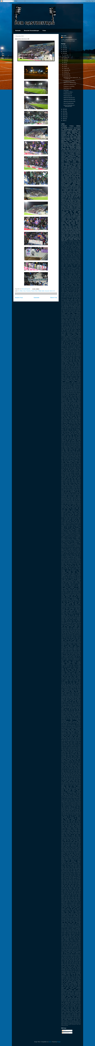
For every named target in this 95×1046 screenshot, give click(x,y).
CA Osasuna (75, 425)
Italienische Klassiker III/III (69, 101)
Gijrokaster (70, 583)
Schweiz (70, 128)
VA (78, 329)
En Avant (68, 500)
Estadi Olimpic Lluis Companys (74, 206)
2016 (64, 47)
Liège (66, 221)
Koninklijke (78, 216)
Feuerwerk (72, 270)
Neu (71, 167)
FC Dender (71, 528)
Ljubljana (70, 221)
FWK (73, 557)
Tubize (62, 326)
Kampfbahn (74, 641)
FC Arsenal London (69, 524)
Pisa (65, 301)
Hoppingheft (72, 143)
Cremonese (70, 462)
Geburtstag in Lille (67, 88)
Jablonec (66, 631)
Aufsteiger (63, 380)
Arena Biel (76, 372)
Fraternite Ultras (72, 271)
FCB (71, 151)
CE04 (62, 427)
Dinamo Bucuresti (77, 479)
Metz (69, 294)
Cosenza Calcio (69, 203)
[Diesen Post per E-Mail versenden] (33, 289)
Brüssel (79, 184)
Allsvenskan (63, 365)
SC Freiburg (73, 177)
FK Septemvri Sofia (75, 552)
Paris (62, 192)
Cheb (62, 447)
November (66, 74)
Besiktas (65, 402)
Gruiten (72, 595)
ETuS (72, 492)
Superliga (63, 196)
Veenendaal (75, 330)
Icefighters (75, 624)
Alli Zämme (72, 364)
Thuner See (78, 234)
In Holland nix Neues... (68, 92)
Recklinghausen (70, 229)
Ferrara (79, 561)
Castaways (79, 439)
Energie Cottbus (73, 500)
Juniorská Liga (63, 635)
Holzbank (74, 618)
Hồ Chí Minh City (70, 623)
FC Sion (63, 210)
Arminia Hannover (74, 375)
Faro (71, 559)
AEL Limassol (76, 350)
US (54, 290)
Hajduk (76, 603)
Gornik (67, 275)
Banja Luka (69, 248)
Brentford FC (71, 416)
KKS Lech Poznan (70, 282)
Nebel (73, 297)
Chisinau (70, 448)
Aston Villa (65, 246)
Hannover (66, 175)
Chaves (79, 446)
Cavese (65, 442)
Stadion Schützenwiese (69, 319)
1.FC (68, 341)
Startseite (17, 30)
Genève (66, 274)
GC (80, 187)
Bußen (77, 423)
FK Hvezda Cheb (73, 551)
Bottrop (74, 252)
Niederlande (74, 132)
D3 (66, 469)
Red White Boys (77, 229)
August (65, 68)
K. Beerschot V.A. (77, 635)
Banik (66, 248)
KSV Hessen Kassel (74, 638)
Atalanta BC (73, 246)
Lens (72, 219)
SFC (77, 177)
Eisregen (72, 499)
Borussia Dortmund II (68, 252)
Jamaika (79, 631)
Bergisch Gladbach (77, 397)
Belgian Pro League (68, 249)
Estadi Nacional (78, 505)
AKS (71, 351)
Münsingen (78, 223)
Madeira (66, 292)
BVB (74, 386)
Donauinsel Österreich (76, 484)
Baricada (79, 390)
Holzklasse (64, 130)
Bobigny (62, 409)
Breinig (72, 415)
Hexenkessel (71, 613)
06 (73, 337)
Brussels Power (74, 418)
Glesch (65, 586)
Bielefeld (74, 182)
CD (66, 426)
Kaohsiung (63, 642)
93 (61, 346)
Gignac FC (66, 583)
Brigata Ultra (75, 417)
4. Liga (74, 241)
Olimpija (72, 299)
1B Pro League (68, 241)
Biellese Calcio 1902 (68, 403)
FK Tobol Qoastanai (75, 553)
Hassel (79, 608)
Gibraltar (69, 582)
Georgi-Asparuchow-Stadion (69, 581)
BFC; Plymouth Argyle (75, 383)
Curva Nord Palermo (64, 467)
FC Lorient (75, 267)
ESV (77, 491)
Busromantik (73, 423)
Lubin (76, 290)
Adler (74, 359)
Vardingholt (68, 330)
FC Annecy (73, 523)
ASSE (77, 199)
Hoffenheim (63, 617)
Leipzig (62, 289)
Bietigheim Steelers (64, 404)
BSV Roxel (63, 386)
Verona (62, 238)
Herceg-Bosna (70, 612)
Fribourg (73, 573)
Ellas (76, 499)
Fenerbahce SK (67, 270)
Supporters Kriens (64, 321)
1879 (73, 342)
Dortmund (70, 165)
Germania (70, 274)
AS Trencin (71, 352)
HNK (80, 213)
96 (75, 199)
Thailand (72, 234)
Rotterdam (72, 308)
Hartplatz (67, 608)
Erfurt (66, 263)
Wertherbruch (69, 334)
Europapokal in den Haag (69, 80)
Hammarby (68, 605)
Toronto (70, 236)
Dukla (76, 487)
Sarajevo (75, 160)
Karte (75, 283)
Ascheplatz (63, 181)
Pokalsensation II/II (68, 95)
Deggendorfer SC (70, 472)
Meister (66, 294)
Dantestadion (76, 470)
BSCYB (79, 164)
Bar (61, 390)
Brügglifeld (66, 253)
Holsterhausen (67, 618)
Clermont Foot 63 (72, 202)
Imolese (71, 626)
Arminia (69, 375)
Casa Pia (71, 439)
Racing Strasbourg (64, 304)
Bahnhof (62, 389)
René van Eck (69, 307)
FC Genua (71, 209)
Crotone (79, 203)
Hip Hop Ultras (71, 616)
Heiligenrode (78, 610)
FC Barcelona (71, 173)
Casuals (62, 441)
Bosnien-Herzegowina (65, 184)
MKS (77, 221)
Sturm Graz (74, 320)
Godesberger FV (73, 587)
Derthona (65, 477)
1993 (64, 343)
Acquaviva (70, 359)
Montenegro (63, 223)
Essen (69, 144)
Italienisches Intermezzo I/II (70, 82)
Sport (66, 195)
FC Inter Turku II (72, 534)
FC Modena (77, 538)
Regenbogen (66, 305)
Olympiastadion (68, 227)
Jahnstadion (73, 215)
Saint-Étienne (64, 194)
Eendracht (72, 494)
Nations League (77, 224)
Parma (67, 228)
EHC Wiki (68, 262)
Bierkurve (79, 403)
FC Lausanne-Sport (69, 267)
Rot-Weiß (64, 308)
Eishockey (69, 133)
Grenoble (76, 213)
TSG (77, 233)
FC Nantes (68, 268)
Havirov (70, 609)
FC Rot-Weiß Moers (68, 544)
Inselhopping (75, 627)
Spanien (79, 138)
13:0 (64, 342)
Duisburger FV (74, 261)
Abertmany (63, 358)
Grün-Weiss (63, 596)
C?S (71, 424)
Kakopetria (63, 641)
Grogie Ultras (74, 594)
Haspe (76, 608)
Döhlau (66, 490)
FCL (65, 174)
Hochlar (75, 616)
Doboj (80, 483)
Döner (69, 490)
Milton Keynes (78, 294)
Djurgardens (74, 260)
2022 (64, 113)
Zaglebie (67, 336)
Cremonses (75, 462)
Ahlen (74, 360)
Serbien (66, 178)
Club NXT (67, 455)
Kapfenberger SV (78, 642)
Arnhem (79, 375)
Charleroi (63, 202)
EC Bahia (65, 262)
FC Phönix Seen (69, 541)
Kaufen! (74, 216)
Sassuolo (47, 290)
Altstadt (79, 179)
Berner (62, 401)
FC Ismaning (77, 534)
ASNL (69, 356)
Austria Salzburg (64, 247)
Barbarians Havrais (69, 390)
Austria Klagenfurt (75, 380)
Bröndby (62, 253)
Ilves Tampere (66, 626)
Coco (73, 457)
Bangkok (62, 248)
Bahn (80, 388)
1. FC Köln (76, 240)
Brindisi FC (69, 418)
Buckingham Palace (77, 419)
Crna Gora (73, 463)
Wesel (78, 178)
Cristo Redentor (69, 463)
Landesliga (63, 219)
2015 (64, 46)
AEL (73, 350)
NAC (62, 224)
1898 (75, 342)
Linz (80, 220)
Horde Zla (67, 620)
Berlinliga (73, 400)
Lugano (79, 290)
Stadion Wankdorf (72, 233)
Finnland (76, 270)
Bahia (76, 247)
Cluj (65, 203)
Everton (65, 522)
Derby (79, 135)
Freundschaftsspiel (77, 174)
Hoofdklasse (78, 619)
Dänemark (63, 490)
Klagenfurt (66, 284)
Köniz (62, 286)
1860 (71, 342)
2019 (64, 53)
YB (68, 134)
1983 (62, 343)
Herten (69, 215)
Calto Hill (73, 432)
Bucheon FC (66, 419)
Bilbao (73, 404)
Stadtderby (63, 320)
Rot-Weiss (67, 160)
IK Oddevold (67, 624)
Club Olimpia (71, 455)
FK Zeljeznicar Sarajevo (68, 554)
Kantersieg (79, 641)
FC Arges (77, 523)
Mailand (73, 292)
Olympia (63, 227)
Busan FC (63, 423)
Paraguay (75, 300)
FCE (70, 550)
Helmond (67, 611)
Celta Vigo (76, 442)
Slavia (69, 178)
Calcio (24, 290)
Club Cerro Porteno (72, 454)
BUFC (66, 386)
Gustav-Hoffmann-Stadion (65, 598)
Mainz (76, 292)
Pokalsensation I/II (68, 93)
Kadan (79, 639)
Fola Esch (71, 566)
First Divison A (63, 271)
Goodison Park (70, 588)
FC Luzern (76, 157)
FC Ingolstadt (66, 534)
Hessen (67, 613)
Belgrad (66, 182)
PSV (64, 228)
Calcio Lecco (66, 432)
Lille (74, 289)
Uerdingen (76, 196)
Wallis (72, 238)
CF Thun (73, 427)
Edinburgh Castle (67, 494)
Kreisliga (75, 188)
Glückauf (72, 586)
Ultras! (77, 328)
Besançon (74, 401)
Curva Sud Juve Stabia (65, 468)
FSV (77, 554)
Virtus (65, 238)
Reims (65, 307)
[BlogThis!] (34, 289)
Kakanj (75, 640)
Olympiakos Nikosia (77, 299)
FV (69, 557)
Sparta (72, 178)
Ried (62, 308)
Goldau (79, 587)
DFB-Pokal (74, 469)
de (73, 336)
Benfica (62, 397)
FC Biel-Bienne (69, 207)
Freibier (74, 572)
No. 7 (74, 225)
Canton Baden (78, 254)
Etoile (68, 521)
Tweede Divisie (66, 326)
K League (78, 215)
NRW (70, 224)
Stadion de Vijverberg (76, 195)
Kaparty (68, 642)
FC (62, 129)
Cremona (75, 203)
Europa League (70, 138)
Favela (64, 560)
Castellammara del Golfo (66, 440)
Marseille (73, 222)
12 (70, 341)
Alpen (76, 179)
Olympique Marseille (76, 191)
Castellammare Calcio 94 (76, 440)
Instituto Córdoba (73, 628)
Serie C (65, 149)
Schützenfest (63, 314)
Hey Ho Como (77, 613)
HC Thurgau (67, 601)
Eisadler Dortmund (74, 497)
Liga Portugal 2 (75, 220)
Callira (70, 432)
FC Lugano (76, 173)
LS (68, 286)
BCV (66, 383)
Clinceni (75, 453)
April (65, 60)
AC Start (67, 349)
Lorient (65, 290)
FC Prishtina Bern (67, 542)
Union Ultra (68, 329)
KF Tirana (64, 282)
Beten (73, 402)
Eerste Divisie (76, 186)
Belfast (62, 182)
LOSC (67, 286)
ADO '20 (70, 350)
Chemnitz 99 (75, 447)
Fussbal (79, 574)
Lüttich (74, 221)
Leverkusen (63, 220)
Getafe (79, 581)
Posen (79, 301)
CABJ (64, 426)
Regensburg (71, 305)
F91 (78, 522)
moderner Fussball (77, 336)
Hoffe (80, 616)
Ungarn (76, 163)
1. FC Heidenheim (64, 338)
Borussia (71, 157)
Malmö (67, 293)
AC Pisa (77, 241)
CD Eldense (74, 426)
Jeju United (79, 632)
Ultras (74, 129)
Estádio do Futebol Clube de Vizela (74, 520)
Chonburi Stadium (64, 449)
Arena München (73, 373)
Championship (73, 185)
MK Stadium (78, 291)
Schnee (68, 194)
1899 (77, 342)
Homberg (62, 619)
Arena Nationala (67, 245)
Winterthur (75, 334)
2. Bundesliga (73, 142)
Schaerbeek (65, 312)
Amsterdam (73, 368)
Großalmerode (67, 595)
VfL (65, 147)
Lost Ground (69, 290)
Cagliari (73, 254)
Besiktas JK (69, 402)
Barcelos (74, 390)
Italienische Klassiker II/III (69, 99)
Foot (74, 187)
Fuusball (68, 575)
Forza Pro (71, 567)
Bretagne (74, 184)
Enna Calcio (78, 500)
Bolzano (68, 411)
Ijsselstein (76, 625)
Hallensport (63, 604)
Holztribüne (69, 279)
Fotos (44, 30)
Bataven (67, 393)
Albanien (68, 170)
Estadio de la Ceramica (76, 515)
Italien (43, 290)
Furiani (76, 574)
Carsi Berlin (66, 439)
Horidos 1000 (72, 620)
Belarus (62, 249)
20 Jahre (67, 344)
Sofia (76, 194)
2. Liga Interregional (75, 343)
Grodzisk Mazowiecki (67, 594)
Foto (65, 568)
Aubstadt (79, 379)
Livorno (62, 221)
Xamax (64, 336)
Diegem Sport (68, 479)
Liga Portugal (69, 220)
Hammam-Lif (63, 605)
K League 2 (72, 635)
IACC (62, 624)
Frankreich (63, 132)
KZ (77, 639)
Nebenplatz (78, 158)
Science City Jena (69, 314)
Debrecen (63, 471)
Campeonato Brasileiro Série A (69, 434)
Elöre (62, 500)
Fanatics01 (73, 558)
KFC (75, 175)
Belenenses (75, 395)
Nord (67, 298)
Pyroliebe (74, 176)
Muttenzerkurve (72, 146)
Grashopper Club (71, 275)
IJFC (64, 624)
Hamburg (67, 158)
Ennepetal (63, 501)
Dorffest (76, 485)
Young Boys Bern (76, 140)
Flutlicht (63, 136)
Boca (68, 409)
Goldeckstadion (64, 588)
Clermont (67, 202)
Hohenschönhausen (72, 617)
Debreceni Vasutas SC (69, 471)
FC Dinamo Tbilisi (71, 529)
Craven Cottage (64, 462)
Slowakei (67, 232)
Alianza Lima (64, 200)
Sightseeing (75, 130)
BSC (69, 247)
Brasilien (79, 150)
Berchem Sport (70, 397)
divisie (67, 179)
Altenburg (75, 366)
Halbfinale (63, 214)
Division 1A (74, 204)
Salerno (67, 231)
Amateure (75, 164)
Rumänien (78, 144)
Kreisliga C (69, 285)
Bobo (65, 409)
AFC (65, 170)
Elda (74, 499)
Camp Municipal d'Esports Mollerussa (71, 433)
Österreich (63, 133)
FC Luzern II (71, 537)
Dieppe (72, 479)
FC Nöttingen (78, 539)
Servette (68, 161)
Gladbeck (75, 274)
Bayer (80, 393)
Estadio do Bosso (64, 516)
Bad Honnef (71, 387)
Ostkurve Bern (71, 150)
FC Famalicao (76, 531)
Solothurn (69, 315)
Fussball (64, 128)
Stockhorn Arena (67, 168)
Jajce (76, 631)
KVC (65, 283)
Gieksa (72, 582)
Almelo (67, 365)
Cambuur (62, 433)
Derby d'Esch (66, 475)
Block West (74, 408)
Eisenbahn (72, 262)
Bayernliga (63, 394)
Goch (62, 587)
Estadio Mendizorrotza (71, 509)
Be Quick (74, 394)
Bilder (21, 290)
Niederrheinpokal (64, 225)
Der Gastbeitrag (77, 148)
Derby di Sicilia (67, 476)
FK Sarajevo (76, 269)
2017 (64, 49)
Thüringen (63, 236)
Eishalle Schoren (74, 498)
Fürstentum (79, 575)
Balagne (65, 389)
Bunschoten (71, 253)
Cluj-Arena (69, 456)
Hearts (73, 609)
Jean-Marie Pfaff (73, 632)
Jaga (69, 631)
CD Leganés (78, 426)
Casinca (74, 439)
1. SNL (65, 341)
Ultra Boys (64, 328)
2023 (64, 114)
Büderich (68, 424)
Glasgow (79, 274)
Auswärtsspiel (67, 381)
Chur (74, 449)
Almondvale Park (64, 366)
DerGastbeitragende (67, 37)
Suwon (69, 321)
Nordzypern (78, 225)
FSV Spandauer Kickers (74, 556)
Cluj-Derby (73, 456)
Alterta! (71, 367)
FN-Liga (75, 554)
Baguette (72, 247)
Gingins (79, 583)
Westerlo (67, 239)
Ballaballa (69, 389)
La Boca (71, 286)
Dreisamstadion (74, 486)
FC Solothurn (63, 269)
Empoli (76, 262)
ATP (76, 356)
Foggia (79, 211)
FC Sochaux (70, 545)
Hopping (78, 151)
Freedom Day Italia (76, 571)
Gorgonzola (76, 588)
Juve (69, 635)
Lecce (68, 219)
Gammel (64, 579)
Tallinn (74, 322)
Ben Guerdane (66, 396)
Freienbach (79, 572)
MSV (69, 167)
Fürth (71, 212)
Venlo (65, 331)
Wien (79, 239)
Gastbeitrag (63, 188)
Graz (70, 188)
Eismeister (79, 498)
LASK (65, 286)
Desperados (70, 477)
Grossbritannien (77, 141)
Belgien (68, 132)
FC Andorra (69, 523)
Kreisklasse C (63, 285)
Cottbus (62, 461)
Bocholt (67, 157)
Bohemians (74, 409)
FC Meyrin (72, 538)
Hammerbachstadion (77, 605)
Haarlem (76, 602)
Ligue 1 (73, 144)
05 (76, 197)
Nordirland (70, 191)
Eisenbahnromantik (77, 205)
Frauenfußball (68, 571)
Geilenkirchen (70, 580)
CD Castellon (69, 426)
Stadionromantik (78, 319)
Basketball (72, 147)
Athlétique (68, 379)
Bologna (65, 172)
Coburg (71, 457)
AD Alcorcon (66, 350)
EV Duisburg (77, 492)
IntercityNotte (78, 628)
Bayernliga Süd (69, 394)
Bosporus (68, 412)
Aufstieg (66, 380)
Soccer (62, 315)
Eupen (71, 264)
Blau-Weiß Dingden (64, 408)
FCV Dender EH (78, 550)
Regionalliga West (65, 193)
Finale (67, 211)
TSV (70, 163)
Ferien (74, 165)
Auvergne (73, 381)
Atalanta (72, 200)
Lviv (70, 291)
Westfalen (71, 239)
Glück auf (69, 586)
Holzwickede (78, 618)
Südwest (77, 321)
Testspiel (72, 135)
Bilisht (76, 404)
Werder (62, 239)
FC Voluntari (77, 549)
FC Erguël (72, 531)
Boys (75, 201)
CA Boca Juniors (76, 424)
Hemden (62, 612)
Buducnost (63, 420)
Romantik (77, 230)
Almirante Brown (78, 365)
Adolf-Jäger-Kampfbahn (65, 360)
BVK (78, 386)
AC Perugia (63, 349)
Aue (75, 200)
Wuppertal (73, 335)
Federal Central (68, 560)
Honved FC (73, 619)
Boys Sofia (78, 412)
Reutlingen (75, 307)
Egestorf (75, 494)
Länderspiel (71, 152)
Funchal (79, 271)
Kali (66, 641)
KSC (62, 216)
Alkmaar (68, 200)
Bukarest (73, 172)
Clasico (79, 255)
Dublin (66, 487)
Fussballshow (63, 575)
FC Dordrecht (76, 529)
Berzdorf (70, 401)
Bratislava (63, 415)
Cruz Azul (68, 464)
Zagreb (62, 240)
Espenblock (75, 263)
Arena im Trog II (64, 374)
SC (66, 136)
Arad (70, 372)
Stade (69, 195)
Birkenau (79, 404)
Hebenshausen (78, 609)
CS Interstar (70, 254)
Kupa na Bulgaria (77, 218)
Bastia (64, 393)
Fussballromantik (64, 212)
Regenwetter (76, 305)
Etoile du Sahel (72, 521)
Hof (77, 616)
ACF (72, 349)
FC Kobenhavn (66, 535)
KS (75, 282)
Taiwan (72, 196)
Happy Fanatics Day (73, 277)
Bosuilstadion (73, 412)
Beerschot (63, 201)
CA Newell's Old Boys (68, 425)
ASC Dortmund (76, 352)
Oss (62, 300)
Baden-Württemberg (72, 156)
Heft (67, 278)
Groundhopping (68, 129)
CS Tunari (72, 430)
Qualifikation (69, 159)
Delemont (75, 472)
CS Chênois (67, 430)
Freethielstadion (64, 572)
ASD (80, 352)
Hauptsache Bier (64, 609)
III (80, 151)
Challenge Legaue (67, 446)
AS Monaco (77, 351)
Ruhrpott (77, 193)
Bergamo (70, 182)
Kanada (64, 216)
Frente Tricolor (68, 573)
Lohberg (62, 290)
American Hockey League (65, 368)
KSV (77, 282)
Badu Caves (78, 387)
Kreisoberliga (69, 218)
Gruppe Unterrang (77, 595)
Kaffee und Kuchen (68, 640)
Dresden (79, 204)
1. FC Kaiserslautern (71, 240)
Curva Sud (79, 467)
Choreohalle (71, 449)
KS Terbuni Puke (67, 638)
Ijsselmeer (66, 625)
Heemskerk (63, 610)
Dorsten (62, 486)
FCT (80, 210)
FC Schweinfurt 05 (76, 544)
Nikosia (70, 225)
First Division (73, 211)
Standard (67, 320)
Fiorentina (28, 290)
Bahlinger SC (76, 388)
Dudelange (73, 487)
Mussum (64, 297)
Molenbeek (78, 222)
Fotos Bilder (68, 568)
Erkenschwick (78, 501)
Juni (65, 64)
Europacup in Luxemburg (69, 86)
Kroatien (79, 166)
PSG (62, 228)
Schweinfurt (63, 313)
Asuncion (69, 246)
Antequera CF (63, 372)
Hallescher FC (68, 604)
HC (74, 276)
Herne (66, 215)
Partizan (63, 176)
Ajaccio (77, 360)
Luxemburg (67, 291)
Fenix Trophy (68, 561)
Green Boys (75, 590)
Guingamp (70, 276)
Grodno (62, 594)
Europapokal (64, 134)
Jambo (62, 632)
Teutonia (77, 322)
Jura (67, 635)
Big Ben (70, 404)
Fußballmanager (73, 575)
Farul (73, 559)
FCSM (72, 550)
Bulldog (73, 420)
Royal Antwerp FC (77, 308)
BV (76, 200)
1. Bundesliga (78, 155)
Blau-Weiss (71, 201)
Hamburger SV (78, 604)
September (66, 70)
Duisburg (66, 144)
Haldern (79, 603)
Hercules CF (75, 612)
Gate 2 (68, 579)
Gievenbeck (76, 582)
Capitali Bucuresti (69, 438)
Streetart (66, 155)
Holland (74, 151)
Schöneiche (78, 313)
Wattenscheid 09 (77, 238)
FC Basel (69, 141)
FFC (73, 269)
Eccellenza (76, 493)
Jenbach (62, 633)
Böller (65, 424)
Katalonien (79, 283)
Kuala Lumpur (78, 285)
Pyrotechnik (63, 154)
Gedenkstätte (63, 580)
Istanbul (69, 166)
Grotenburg (79, 594)
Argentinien (63, 156)
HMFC (74, 601)
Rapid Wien (78, 176)
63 (75, 241)
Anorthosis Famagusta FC (68, 371)
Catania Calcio (70, 441)
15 (65, 342)
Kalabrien (67, 283)
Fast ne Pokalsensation (69, 103)
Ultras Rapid (73, 328)
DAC (68, 469)
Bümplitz (77, 253)
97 (63, 346)
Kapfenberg (72, 642)
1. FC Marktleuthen (71, 338)
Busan (74, 253)
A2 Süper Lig (67, 346)
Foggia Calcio (67, 566)
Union (79, 163)
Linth (76, 289)
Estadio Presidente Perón (76, 513)
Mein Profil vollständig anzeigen (68, 40)
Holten (71, 618)
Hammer (71, 605)
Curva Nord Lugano (65, 204)
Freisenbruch (63, 573)
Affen (71, 360)
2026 (64, 120)
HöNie (65, 623)
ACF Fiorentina (76, 349)
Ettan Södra (78, 521)
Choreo (73, 133)
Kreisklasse (63, 218)
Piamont (62, 301)
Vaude (72, 330)
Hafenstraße (69, 603)
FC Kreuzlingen (78, 535)
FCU (74, 550)
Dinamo (63, 260)
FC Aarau (65, 187)
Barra (75, 181)
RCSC (62, 229)
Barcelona (72, 181)
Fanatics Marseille (67, 558)
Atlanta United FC (73, 379)
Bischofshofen (75, 405)
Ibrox (72, 624)
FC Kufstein (63, 536)
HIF (71, 601)
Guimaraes (63, 597)
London (66, 167)
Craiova (79, 461)
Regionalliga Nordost (74, 306)
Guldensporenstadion (73, 597)
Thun (72, 163)
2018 (64, 51)
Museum (69, 223)
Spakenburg (73, 315)
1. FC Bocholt (78, 337)
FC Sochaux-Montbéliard (76, 545)
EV (73, 492)
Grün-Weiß (68, 596)
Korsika (76, 284)
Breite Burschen (78, 415)
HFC (70, 601)
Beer (71, 395)
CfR (77, 255)
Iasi (70, 624)
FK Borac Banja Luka (66, 551)
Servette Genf (77, 161)
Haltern (79, 276)
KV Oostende (66, 639)
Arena (73, 372)
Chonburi (73, 448)
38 (71, 241)
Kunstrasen (63, 135)
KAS (62, 282)
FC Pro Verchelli (74, 542)
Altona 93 (75, 367)
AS (68, 147)
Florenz (67, 271)
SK (80, 193)
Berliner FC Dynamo (67, 400)
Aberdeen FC (78, 357)
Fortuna (62, 158)
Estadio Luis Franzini (70, 508)
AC (19, 290)
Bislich (79, 405)
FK (61, 149)
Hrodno (79, 620)
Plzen (74, 228)
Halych (73, 604)
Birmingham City (69, 405)
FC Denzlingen (76, 528)
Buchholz (71, 419)
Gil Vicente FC (75, 583)
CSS (71, 431)
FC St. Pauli (71, 546)
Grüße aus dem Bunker (76, 596)
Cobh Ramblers (66, 457)
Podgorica (73, 301)
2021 (64, 111)
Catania (65, 441)
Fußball (39, 290)
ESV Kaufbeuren (67, 492)
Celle (74, 442)
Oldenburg (68, 299)
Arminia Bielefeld (73, 245)
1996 (67, 343)
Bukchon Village (68, 420)
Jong (77, 634)
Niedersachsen (64, 191)
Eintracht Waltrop (68, 497)
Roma (70, 193)
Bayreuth (79, 181)
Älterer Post (53, 297)
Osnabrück (75, 227)
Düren (76, 490)
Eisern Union (68, 498)
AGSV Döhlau (66, 351)
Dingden (66, 260)
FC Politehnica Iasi (75, 541)
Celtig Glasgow (73, 255)
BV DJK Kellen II (70, 386)
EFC (78, 490)
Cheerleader (66, 447)
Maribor (74, 293)
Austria (67, 181)
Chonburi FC (78, 448)
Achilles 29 (66, 359)
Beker (80, 248)
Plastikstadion (68, 301)
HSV (62, 175)
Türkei (74, 326)
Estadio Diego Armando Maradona (67, 506)
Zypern (65, 240)
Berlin (75, 150)
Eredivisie (62, 263)
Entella (66, 501)
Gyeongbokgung (74, 598)
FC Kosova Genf (72, 535)
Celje (72, 442)
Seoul (63, 232)
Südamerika (63, 138)
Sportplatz (72, 316)
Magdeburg (70, 292)
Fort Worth (75, 566)
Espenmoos (63, 505)
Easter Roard (71, 493)
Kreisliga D (73, 285)
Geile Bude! (66, 90)
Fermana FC (73, 561)
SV (68, 136)
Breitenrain (63, 416)
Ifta (78, 624)
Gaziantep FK (73, 579)
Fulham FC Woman (71, 574)
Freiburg (79, 165)
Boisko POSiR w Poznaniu (70, 410)
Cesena (76, 445)
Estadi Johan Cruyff (70, 505)
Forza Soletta (75, 567)
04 (74, 197)
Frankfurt (77, 187)
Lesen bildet (66, 289)
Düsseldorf (63, 146)
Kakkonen (79, 640)
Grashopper (66, 590)
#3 (72, 337)
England (79, 136)
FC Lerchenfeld (76, 536)
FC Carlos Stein (72, 527)
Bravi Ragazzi (68, 415)
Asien (79, 142)
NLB (66, 224)
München (73, 223)
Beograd (73, 249)
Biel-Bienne (63, 403)
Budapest (63, 185)
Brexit (65, 417)
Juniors (79, 634)
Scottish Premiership (73, 231)
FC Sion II (65, 545)
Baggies (71, 388)
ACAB (70, 349)
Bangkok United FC (77, 389)
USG (73, 327)
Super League (73, 136)
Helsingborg (78, 611)
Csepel (78, 464)
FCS (67, 269)
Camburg (79, 432)
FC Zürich (68, 151)
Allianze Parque (78, 364)
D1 (65, 469)
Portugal (77, 143)
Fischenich (63, 565)
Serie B (73, 139)
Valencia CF (78, 237)
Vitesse (79, 331)
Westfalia (76, 239)
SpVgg (73, 232)
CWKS (75, 431)
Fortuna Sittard (65, 567)
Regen (62, 177)
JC (63, 631)
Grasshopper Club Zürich (67, 213)
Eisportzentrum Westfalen (65, 499)
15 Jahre (68, 342)
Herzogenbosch (64, 279)
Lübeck (73, 291)
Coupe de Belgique (67, 461)
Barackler (64, 390)
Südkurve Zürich (74, 168)
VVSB (62, 330)
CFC (76, 427)
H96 (73, 276)
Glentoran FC (63, 275)
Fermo (77, 561)
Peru (65, 192)
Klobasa (63, 152)
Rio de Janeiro (71, 230)
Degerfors (64, 472)
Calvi (76, 432)
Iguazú (62, 625)
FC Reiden (67, 543)
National (70, 297)
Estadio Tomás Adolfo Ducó (66, 515)
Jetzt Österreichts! (70, 633)
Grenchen (66, 276)
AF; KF (62, 351)
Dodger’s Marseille (64, 484)
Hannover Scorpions (65, 277)
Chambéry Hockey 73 (74, 446)
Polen (75, 138)
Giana (66, 582)
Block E (70, 408)
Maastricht (63, 292)
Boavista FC (78, 408)
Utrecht (72, 329)
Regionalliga (63, 140)
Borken (62, 252)
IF (77, 279)
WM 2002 (69, 238)
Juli (65, 66)
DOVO (62, 470)
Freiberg (69, 572)
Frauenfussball (69, 174)
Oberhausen (78, 152)
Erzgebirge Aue (70, 263)
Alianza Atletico (64, 364)
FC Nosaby (74, 539)
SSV (71, 160)
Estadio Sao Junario (65, 514)
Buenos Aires (64, 165)
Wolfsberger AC (64, 335)
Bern (80, 132)
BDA (68, 383)
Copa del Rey (66, 460)
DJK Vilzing (78, 469)
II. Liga (79, 279)
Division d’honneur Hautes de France (68, 483)
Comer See (68, 256)
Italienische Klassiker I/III (69, 97)
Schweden (73, 194)
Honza (72, 279)
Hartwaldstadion (72, 608)
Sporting (62, 316)
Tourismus (78, 133)
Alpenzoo (69, 366)
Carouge (79, 438)
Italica (62, 631)
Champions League (65, 143)
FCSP (71, 269)
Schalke (62, 178)
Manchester (71, 293)
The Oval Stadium (77, 323)
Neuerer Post (19, 297)
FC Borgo (67, 527)
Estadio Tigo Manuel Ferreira (75, 514)
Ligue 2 (62, 167)
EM (66, 205)
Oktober (66, 72)
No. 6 (64, 298)
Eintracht (66, 173)
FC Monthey (63, 268)
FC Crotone (76, 207)
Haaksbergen (71, 602)
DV (64, 470)
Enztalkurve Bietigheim (72, 501)
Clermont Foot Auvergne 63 (69, 453)
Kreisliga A (74, 166)
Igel (80, 624)
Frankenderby (78, 568)
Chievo (62, 448)
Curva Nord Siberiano (72, 467)
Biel (67, 201)
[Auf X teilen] (36, 289)
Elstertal (79, 499)
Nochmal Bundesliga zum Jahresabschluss (69, 106)
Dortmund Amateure (68, 261)
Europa (62, 522)
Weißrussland (63, 334)
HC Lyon (62, 601)
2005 (71, 344)
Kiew (62, 284)
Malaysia (63, 222)
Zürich (78, 169)
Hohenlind (67, 617)
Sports (76, 316)
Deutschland (77, 128)
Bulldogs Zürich (78, 420)
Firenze (32, 290)
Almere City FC (71, 365)
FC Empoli (68, 531)
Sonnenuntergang (65, 163)
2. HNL (69, 343)
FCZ (80, 157)
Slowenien (74, 167)
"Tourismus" (70, 337)
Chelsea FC (70, 447)
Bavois (77, 393)
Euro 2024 (63, 207)
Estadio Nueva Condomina (66, 513)
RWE (74, 159)
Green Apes (71, 590)
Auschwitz (69, 380)
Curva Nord (63, 151)
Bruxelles (79, 418)
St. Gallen (79, 316)
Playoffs (68, 192)
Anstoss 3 (79, 371)
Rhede (66, 230)
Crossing (79, 463)
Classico (62, 453)
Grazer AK (76, 275)
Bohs (64, 410)
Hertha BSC (71, 175)
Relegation (67, 177)
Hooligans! (63, 620)
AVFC (78, 356)
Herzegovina (78, 278)
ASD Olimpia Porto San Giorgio (67, 353)
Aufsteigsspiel (78, 246)
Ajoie (80, 360)
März (65, 58)
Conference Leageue (73, 256)
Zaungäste (71, 336)
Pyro (80, 130)
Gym (80, 598)
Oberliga (68, 139)
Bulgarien (67, 185)
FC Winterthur (75, 210)
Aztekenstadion (64, 382)
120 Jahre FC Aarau (75, 341)
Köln (67, 152)
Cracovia (76, 461)
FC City (66, 528)
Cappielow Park (74, 438)
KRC (74, 282)
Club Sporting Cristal (77, 455)
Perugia (70, 228)
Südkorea (70, 155)
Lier (69, 289)
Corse (80, 460)
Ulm (74, 327)
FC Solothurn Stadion (65, 546)
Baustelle (74, 393)
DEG (71, 469)
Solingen (65, 315)
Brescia (76, 416)
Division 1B (63, 482)
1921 (80, 342)
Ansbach (75, 371)
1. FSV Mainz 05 (70, 199)
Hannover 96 (69, 214)
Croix (76, 463)
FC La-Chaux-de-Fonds (70, 536)
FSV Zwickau (66, 557)
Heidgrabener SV (73, 610)
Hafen (79, 602)
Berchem (65, 397)
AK (69, 351)
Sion (80, 314)
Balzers (72, 389)
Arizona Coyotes (78, 374)
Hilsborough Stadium (64, 616)
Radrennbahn (70, 304)
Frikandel (63, 139)
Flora (73, 565)
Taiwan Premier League (69, 322)
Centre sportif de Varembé (70, 445)
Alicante (68, 364)
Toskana (74, 236)
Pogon (77, 301)
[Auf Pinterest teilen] (38, 289)
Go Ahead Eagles (77, 586)
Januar (65, 55)
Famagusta (77, 557)
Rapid (79, 192)
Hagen (76, 276)
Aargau (71, 357)
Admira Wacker (78, 359)
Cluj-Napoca (63, 256)
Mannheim (68, 222)
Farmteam (68, 559)
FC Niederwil (69, 539)
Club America (66, 454)
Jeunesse (75, 633)
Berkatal (62, 400)
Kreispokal (71, 158)
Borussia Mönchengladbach (74, 183)
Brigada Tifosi (69, 417)
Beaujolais (79, 394)
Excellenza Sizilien (74, 522)
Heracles (65, 612)
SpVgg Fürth (78, 232)
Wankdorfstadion (64, 142)
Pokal (68, 135)
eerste (70, 179)
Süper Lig (68, 196)
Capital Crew (63, 438)
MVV (80, 221)
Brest (80, 252)
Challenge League (65, 148)
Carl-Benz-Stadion (64, 255)
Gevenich (62, 582)
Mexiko (71, 294)
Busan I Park (68, 423)
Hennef (74, 278)
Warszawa (72, 169)
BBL (78, 382)
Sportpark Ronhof (67, 316)
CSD (65, 431)
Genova (62, 274)
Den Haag (79, 472)
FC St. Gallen (69, 210)
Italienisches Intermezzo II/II (70, 84)
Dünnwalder (72, 490)
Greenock (79, 590)
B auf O (69, 382)
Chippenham (66, 448)
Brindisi (66, 418)
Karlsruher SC (69, 216)
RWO (76, 192)
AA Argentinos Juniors (75, 346)
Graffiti (67, 188)
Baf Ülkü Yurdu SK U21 (65, 388)
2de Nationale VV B (68, 345)
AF (80, 350)
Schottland (72, 154)
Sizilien (62, 155)
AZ (80, 199)
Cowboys (72, 461)
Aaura (74, 357)
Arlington (62, 375)
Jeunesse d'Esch (73, 634)
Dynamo (63, 205)
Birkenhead (63, 405)
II (73, 138)
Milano (74, 294)
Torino (67, 236)
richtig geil (66, 337)
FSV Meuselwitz (67, 556)
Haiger (73, 603)
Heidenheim (67, 610)
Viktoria (62, 164)
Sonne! (70, 232)
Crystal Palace (73, 464)
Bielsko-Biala (75, 403)
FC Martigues (76, 537)
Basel (68, 149)
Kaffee (62, 640)
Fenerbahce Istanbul (74, 560)
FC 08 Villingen (64, 523)
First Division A (71, 564)
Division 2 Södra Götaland (70, 482)
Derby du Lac (72, 476)
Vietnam (68, 331)
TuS (73, 155)
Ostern (79, 227)
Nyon (72, 298)
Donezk (63, 261)
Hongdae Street (68, 619)
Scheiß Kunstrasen (70, 312)
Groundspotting (64, 166)
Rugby (73, 193)
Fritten (79, 149)
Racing (65, 229)
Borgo (74, 411)
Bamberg (79, 247)
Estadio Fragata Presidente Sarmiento (68, 507)
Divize (77, 483)
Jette (65, 633)
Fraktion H (73, 568)
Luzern (62, 150)
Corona (71, 148)
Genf (67, 146)
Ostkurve (66, 150)
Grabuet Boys (74, 589)
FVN (71, 557)
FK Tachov (69, 553)
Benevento (79, 396)
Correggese (76, 460)
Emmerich (65, 500)
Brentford (67, 416)
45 (72, 345)
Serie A (51, 290)
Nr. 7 (70, 298)
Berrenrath (66, 401)
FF (61, 551)
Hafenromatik (63, 603)
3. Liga (75, 135)
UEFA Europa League (66, 237)
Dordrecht (68, 485)
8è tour (75, 345)
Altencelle (79, 366)
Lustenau (62, 291)
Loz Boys (73, 290)
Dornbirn (79, 485)
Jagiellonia (72, 631)
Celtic (69, 255)
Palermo (71, 300)
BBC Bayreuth (74, 382)
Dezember (66, 76)
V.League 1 (75, 329)
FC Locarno (67, 537)
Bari (76, 390)
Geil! (67, 580)
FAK (80, 522)
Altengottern (68, 367)
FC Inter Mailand (77, 209)
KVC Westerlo (72, 639)
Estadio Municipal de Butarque (67, 512)
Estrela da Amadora (74, 516)
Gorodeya (66, 589)
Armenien (66, 375)
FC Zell (66, 550)
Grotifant (62, 595)
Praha (79, 228)
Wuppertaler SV (68, 164)
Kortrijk (79, 284)
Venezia (62, 331)
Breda (77, 252)
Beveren (75, 402)
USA (75, 178)
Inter (72, 188)
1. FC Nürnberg (77, 338)
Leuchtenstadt (78, 219)
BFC (70, 383)
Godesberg (66, 587)
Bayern (62, 141)
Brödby (62, 419)
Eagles (67, 493)
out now (62, 337)
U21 (80, 236)
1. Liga (73, 179)
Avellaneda (79, 381)
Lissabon (79, 289)
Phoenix (79, 300)
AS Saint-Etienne (66, 352)
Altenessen (63, 367)
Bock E (70, 409)
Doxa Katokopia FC (67, 486)
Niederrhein (63, 159)
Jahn (74, 631)
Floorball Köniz (68, 565)
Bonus (71, 411)
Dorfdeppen (72, 485)
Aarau (68, 357)
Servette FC (78, 154)
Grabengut (70, 589)
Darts (80, 470)
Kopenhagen (71, 284)
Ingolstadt (76, 626)
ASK (67, 356)
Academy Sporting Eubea (70, 358)
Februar (66, 57)
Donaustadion (63, 485)
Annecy (62, 371)
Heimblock (63, 611)
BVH (76, 386)
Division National (78, 482)
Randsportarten (76, 304)
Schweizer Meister (71, 313)
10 (69, 341)
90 (80, 345)
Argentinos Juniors (71, 374)
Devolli (72, 478)
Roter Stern (68, 308)
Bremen (79, 201)
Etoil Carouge (63, 521)
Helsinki (71, 278)
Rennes (62, 230)
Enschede (79, 262)
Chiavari (79, 447)
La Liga (79, 175)
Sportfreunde (78, 315)
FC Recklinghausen (73, 268)
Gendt (74, 580)
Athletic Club (63, 379)
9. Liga (78, 345)
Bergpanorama (78, 249)
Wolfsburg (69, 335)
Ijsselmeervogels (71, 625)
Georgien (76, 581)
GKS (75, 212)
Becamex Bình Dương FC (65, 395)
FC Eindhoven (76, 530)
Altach (72, 366)
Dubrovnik (69, 487)
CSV (73, 431)
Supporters (79, 320)
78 (73, 345)
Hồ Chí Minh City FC (77, 623)
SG (80, 177)
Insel (71, 627)
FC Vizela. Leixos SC (70, 549)
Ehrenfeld (79, 494)
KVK (75, 639)
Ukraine (73, 237)
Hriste (76, 620)
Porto (76, 228)
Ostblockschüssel (66, 300)
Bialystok (79, 402)
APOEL (73, 351)
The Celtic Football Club (68, 323)
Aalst (65, 357)
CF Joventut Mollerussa (67, 427)
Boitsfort (77, 410)
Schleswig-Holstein (77, 312)
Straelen (70, 320)
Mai (65, 62)
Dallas (67, 470)
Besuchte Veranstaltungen (31, 30)
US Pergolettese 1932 (68, 327)
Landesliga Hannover (77, 286)
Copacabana (71, 460)
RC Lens (73, 192)
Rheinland (79, 307)
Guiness (67, 597)
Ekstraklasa (63, 206)
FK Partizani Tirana (68, 552)
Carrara (62, 439)
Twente (71, 326)
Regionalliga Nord (67, 306)
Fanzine (62, 211)
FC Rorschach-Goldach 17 (74, 543)
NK (74, 158)
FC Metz (79, 267)
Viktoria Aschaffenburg (74, 331)
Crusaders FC (63, 464)
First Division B (78, 564)
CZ (77, 431)
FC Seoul (79, 268)
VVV (64, 330)
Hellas (69, 278)
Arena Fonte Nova (67, 373)
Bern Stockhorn (78, 400)
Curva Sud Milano (73, 468)
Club (78, 453)
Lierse (72, 289)
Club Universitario (64, 456)
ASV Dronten (73, 356)
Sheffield (74, 314)
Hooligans (75, 279)
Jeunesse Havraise (66, 634)
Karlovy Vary (72, 283)
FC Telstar (75, 546)
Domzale (70, 484)
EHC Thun (67, 491)
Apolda (68, 372)
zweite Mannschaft (69, 197)
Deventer (68, 478)
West (76, 169)
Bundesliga (78, 147)
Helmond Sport (73, 611)
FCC (68, 550)
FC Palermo (63, 541)
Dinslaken (70, 260)
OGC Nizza (76, 298)
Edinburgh (70, 205)
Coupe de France (73, 149)
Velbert (79, 330)
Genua (79, 212)
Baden (75, 387)
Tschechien (78, 139)
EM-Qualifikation (73, 491)
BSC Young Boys (76, 134)
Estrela (69, 516)
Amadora (79, 367)
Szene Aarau (73, 321)
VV (80, 329)
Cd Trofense (68, 442)
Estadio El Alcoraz (77, 506)
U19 (77, 236)
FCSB (69, 269)
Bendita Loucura (73, 396)
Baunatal (70, 393)
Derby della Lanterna (73, 475)
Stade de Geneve (64, 233)
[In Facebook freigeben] (37, 289)
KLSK (62, 638)
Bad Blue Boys (66, 387)
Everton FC (69, 522)
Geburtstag (79, 579)
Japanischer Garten (67, 632)
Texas (67, 234)
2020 (64, 109)
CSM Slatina (68, 431)
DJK (71, 204)
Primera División (68, 176)
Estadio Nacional (77, 512)
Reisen (68, 154)
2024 (64, 116)
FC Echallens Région (69, 530)
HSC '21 (76, 601)
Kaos (66, 642)
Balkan (79, 200)
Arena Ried (79, 373)
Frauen (76, 271)
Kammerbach (69, 641)
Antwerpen (72, 170)
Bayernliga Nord (75, 248)
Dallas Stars (70, 470)
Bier (75, 170)
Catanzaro (75, 441)
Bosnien (69, 172)
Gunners (79, 597)
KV (78, 282)
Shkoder (77, 314)
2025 (64, 118)
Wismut (79, 334)
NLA (67, 297)
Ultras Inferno (68, 328)
